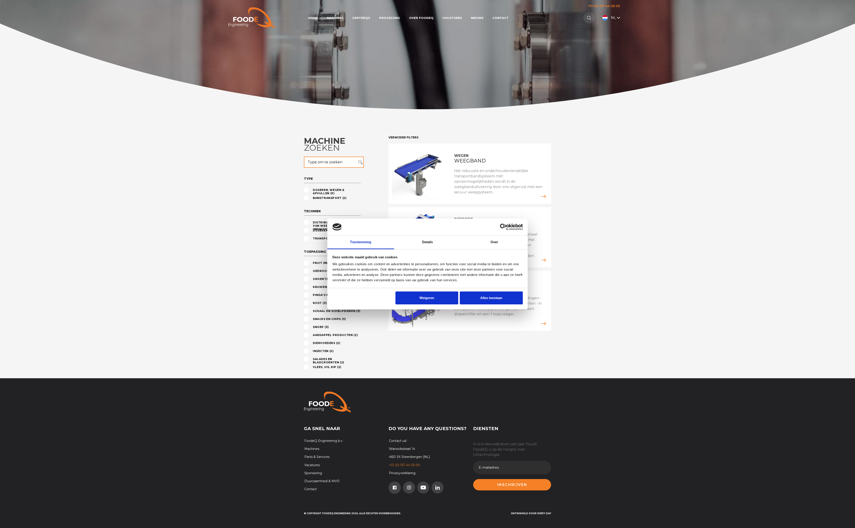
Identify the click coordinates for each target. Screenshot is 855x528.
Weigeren (426, 298)
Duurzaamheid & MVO (322, 481)
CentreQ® (361, 18)
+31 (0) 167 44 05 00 (604, 6)
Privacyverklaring (402, 473)
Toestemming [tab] (360, 242)
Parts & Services (317, 457)
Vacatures (452, 18)
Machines (335, 18)
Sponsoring (313, 473)
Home (313, 18)
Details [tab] (427, 242)
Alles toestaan (491, 298)
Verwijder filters (403, 137)
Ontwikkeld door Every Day (531, 513)
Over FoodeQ (421, 18)
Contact (501, 18)
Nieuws (477, 18)
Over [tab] (494, 242)
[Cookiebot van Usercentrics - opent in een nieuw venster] (503, 227)
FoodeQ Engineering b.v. (323, 441)
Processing (389, 18)
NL (613, 18)
